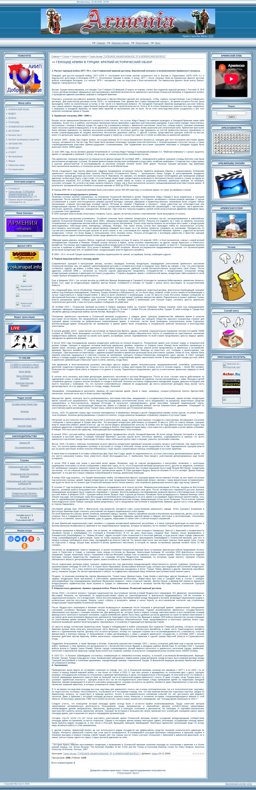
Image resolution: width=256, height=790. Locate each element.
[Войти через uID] (11, 539)
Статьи (65, 56)
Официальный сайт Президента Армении (24, 468)
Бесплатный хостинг (235, 784)
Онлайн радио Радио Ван (24, 404)
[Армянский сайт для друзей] (231, 376)
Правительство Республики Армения (24, 475)
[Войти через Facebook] (24, 539)
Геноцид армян (79, 56)
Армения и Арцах (120, 43)
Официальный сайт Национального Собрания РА (24, 482)
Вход (157, 43)
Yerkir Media (25, 371)
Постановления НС (24, 447)
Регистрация (142, 43)
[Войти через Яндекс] (31, 539)
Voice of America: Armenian (24, 377)
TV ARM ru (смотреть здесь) (24, 364)
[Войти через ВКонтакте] (18, 539)
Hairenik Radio (24, 426)
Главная (101, 43)
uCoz (249, 784)
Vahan (155, 753)
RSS (211, 36)
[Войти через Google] (38, 539)
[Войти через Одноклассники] (25, 546)
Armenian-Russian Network (25, 384)
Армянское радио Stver (24, 418)
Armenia (25, 411)
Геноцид (12, 188)
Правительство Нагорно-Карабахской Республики (24, 494)
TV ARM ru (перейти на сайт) (24, 367)
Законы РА (24, 442)
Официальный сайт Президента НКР (24, 488)
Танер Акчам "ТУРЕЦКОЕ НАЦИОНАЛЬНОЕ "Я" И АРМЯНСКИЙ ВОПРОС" (21, 194)
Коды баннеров (24, 235)
